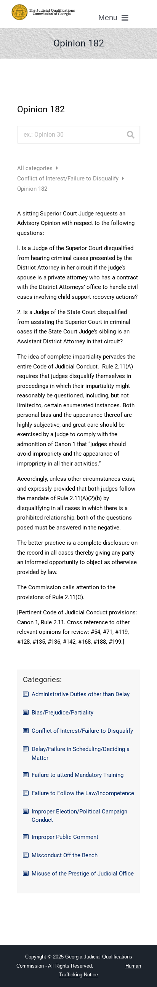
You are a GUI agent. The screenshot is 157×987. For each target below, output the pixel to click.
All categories (35, 168)
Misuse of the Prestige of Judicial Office (83, 873)
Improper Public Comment (65, 837)
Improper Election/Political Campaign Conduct (79, 816)
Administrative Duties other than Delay (81, 694)
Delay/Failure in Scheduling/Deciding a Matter (81, 753)
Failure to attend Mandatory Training (77, 775)
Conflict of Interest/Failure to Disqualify (68, 178)
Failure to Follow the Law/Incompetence (83, 793)
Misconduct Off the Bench (65, 855)
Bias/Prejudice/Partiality (62, 712)
